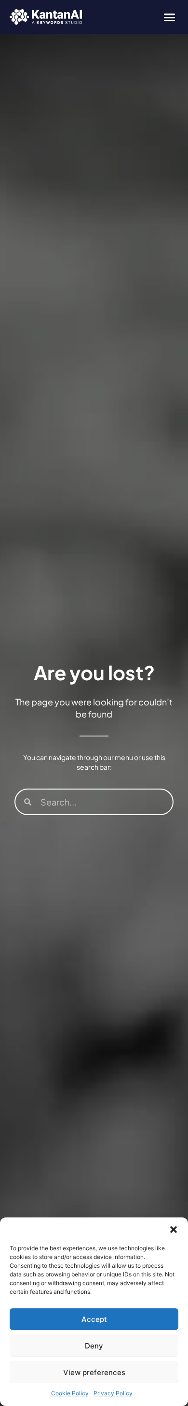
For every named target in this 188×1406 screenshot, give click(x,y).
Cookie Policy (70, 1393)
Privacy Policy (113, 1393)
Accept (94, 1319)
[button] (173, 1229)
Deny (94, 1345)
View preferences (94, 1372)
